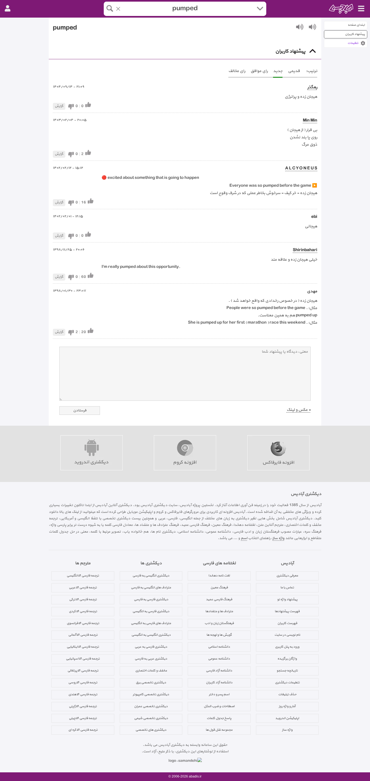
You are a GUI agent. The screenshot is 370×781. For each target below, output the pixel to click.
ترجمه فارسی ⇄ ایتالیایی (83, 646)
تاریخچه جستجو (287, 670)
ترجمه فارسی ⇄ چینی (83, 718)
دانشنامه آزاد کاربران (219, 682)
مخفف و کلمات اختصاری (151, 670)
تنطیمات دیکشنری (287, 682)
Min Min (310, 120)
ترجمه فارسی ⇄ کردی (83, 611)
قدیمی (294, 71)
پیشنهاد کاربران (355, 34)
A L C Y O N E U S (301, 168)
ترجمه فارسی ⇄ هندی (82, 694)
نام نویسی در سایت (287, 634)
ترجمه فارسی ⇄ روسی (82, 682)
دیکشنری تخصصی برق (151, 682)
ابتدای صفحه (356, 25)
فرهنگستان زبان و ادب (219, 623)
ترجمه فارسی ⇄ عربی (83, 587)
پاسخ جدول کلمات (219, 718)
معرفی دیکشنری (287, 575)
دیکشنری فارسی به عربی (151, 646)
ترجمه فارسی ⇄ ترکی (83, 599)
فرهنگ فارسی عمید (219, 599)
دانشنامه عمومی (219, 658)
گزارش (59, 106)
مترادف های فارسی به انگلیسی (151, 623)
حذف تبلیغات (287, 694)
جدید (278, 71)
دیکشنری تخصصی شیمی (151, 718)
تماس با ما (287, 587)
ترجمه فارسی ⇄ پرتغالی (82, 670)
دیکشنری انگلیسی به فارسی (150, 575)
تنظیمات (353, 43)
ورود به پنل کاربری (287, 646)
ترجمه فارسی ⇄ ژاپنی (83, 706)
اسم (244, 538)
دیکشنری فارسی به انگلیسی (150, 611)
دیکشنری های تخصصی (150, 729)
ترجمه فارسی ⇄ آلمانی (83, 634)
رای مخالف (236, 71)
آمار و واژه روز (287, 706)
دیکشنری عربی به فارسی (151, 658)
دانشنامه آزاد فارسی (219, 670)
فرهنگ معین (219, 587)
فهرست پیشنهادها (287, 611)
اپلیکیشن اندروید (287, 718)
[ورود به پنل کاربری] (7, 8)
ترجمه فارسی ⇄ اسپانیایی (83, 658)
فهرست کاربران (287, 623)
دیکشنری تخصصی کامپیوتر (151, 694)
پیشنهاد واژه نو (287, 599)
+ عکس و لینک (299, 410)
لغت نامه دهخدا (219, 575)
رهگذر (312, 87)
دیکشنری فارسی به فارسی (151, 599)
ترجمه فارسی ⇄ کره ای (83, 729)
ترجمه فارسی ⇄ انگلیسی (83, 575)
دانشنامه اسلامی (219, 646)
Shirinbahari (305, 250)
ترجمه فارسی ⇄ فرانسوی (83, 623)
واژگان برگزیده (287, 658)
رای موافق (259, 71)
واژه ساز (278, 538)
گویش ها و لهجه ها (219, 634)
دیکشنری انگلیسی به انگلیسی (151, 634)
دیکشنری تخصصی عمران (151, 706)
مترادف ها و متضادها (219, 611)
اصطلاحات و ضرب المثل (219, 706)
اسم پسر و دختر (219, 694)
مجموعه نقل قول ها (219, 729)
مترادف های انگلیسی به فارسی (151, 587)
